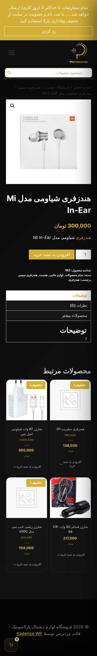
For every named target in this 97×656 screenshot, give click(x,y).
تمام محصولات (74, 275)
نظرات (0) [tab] (78, 305)
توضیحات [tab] (79, 295)
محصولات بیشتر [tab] (74, 315)
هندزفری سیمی (27, 275)
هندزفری (83, 237)
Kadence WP (29, 633)
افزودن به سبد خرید (51, 254)
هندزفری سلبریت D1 (70, 429)
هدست (43, 275)
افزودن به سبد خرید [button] (72, 464)
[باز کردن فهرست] (12, 53)
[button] (12, 105)
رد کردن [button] (48, 31)
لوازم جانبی (56, 275)
